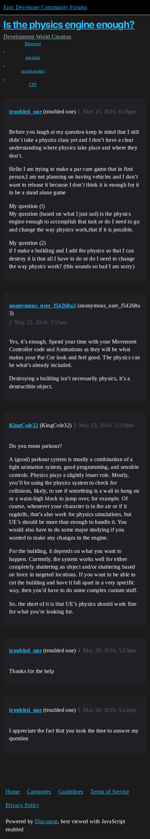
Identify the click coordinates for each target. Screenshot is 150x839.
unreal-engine (33, 71)
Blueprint (33, 43)
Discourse (46, 821)
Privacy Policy (22, 805)
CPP (33, 84)
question (32, 57)
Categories (39, 792)
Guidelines (70, 792)
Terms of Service (109, 792)
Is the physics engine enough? (69, 24)
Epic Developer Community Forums (45, 7)
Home (13, 792)
